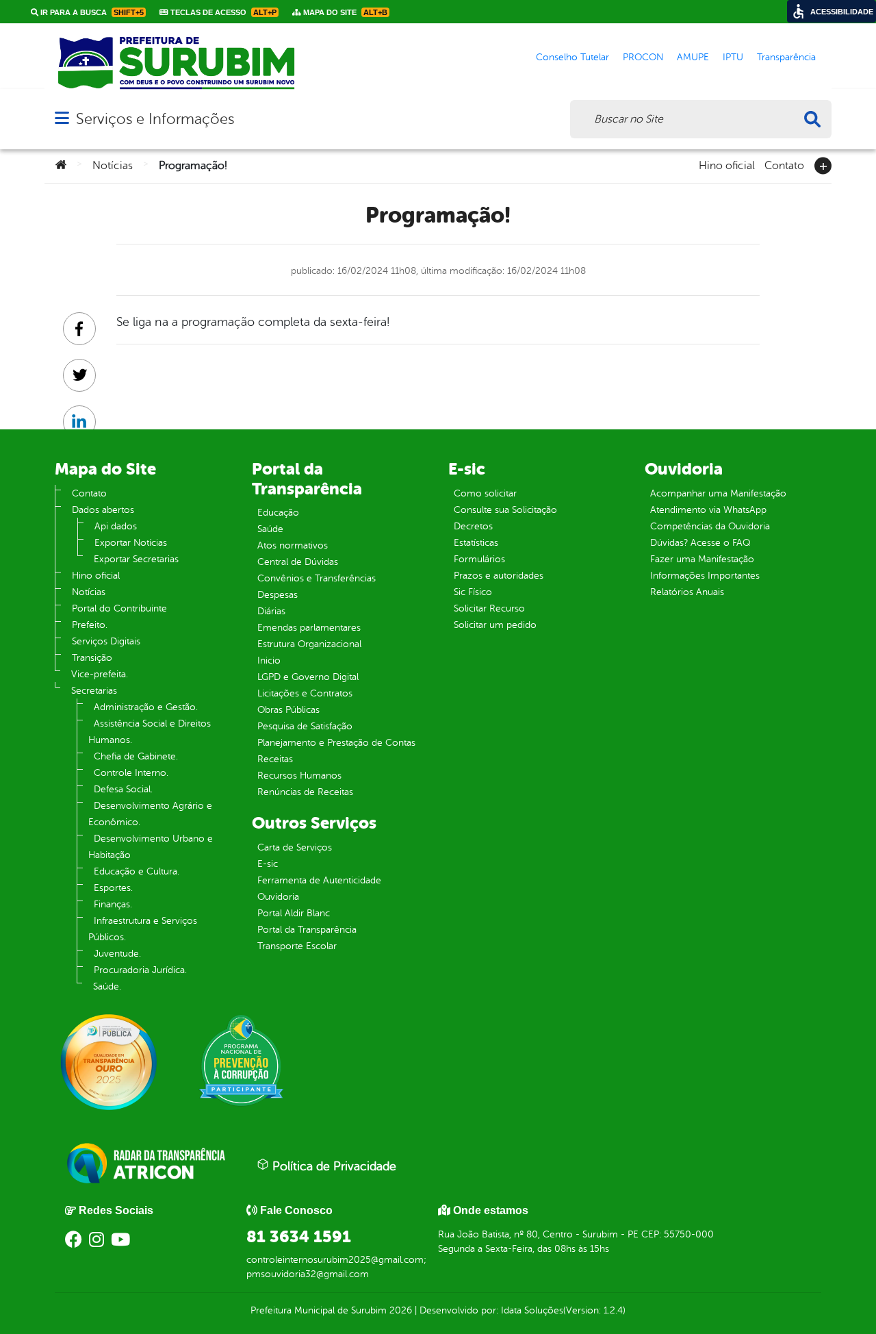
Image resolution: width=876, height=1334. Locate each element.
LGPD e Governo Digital (308, 677)
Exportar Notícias (130, 543)
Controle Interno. (131, 773)
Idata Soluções (532, 1310)
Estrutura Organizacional (309, 644)
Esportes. (113, 888)
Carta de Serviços (294, 847)
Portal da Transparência (307, 929)
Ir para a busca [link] (91, 12)
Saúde (270, 529)
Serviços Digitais (106, 641)
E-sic (267, 864)
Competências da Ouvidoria (710, 526)
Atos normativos (292, 545)
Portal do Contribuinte (119, 608)
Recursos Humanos (299, 775)
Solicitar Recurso (489, 608)
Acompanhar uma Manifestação (718, 493)
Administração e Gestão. (146, 707)
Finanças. (113, 904)
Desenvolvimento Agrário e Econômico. (150, 814)
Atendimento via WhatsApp (708, 510)
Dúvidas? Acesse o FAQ (700, 543)
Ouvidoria (278, 897)
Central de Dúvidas (297, 562)
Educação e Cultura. (136, 871)
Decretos (473, 526)
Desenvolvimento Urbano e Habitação (150, 846)
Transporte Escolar (297, 946)
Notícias (112, 166)
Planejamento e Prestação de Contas (336, 743)
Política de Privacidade (332, 1166)
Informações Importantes (705, 575)
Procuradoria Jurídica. (140, 970)
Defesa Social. (123, 789)
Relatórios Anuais (687, 592)
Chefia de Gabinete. (136, 756)
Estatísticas (476, 543)
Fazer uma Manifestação (702, 559)
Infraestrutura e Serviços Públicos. (142, 929)
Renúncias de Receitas (305, 792)
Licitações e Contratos (304, 693)
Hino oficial (727, 164)
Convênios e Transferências (316, 578)
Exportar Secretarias (136, 559)
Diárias (271, 611)
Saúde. (107, 986)
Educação (278, 512)
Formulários (479, 559)
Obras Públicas (288, 710)
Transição (92, 658)
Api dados (115, 526)
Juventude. (117, 953)
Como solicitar (485, 493)
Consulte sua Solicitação (505, 510)
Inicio (269, 660)
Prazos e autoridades (498, 575)
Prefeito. (89, 625)
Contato (784, 164)
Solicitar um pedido (495, 625)
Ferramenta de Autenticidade (319, 880)
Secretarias (94, 690)
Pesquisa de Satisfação (304, 726)
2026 (399, 1310)
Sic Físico (473, 592)
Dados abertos (103, 510)
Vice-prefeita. (99, 674)
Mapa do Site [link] (344, 12)
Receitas (275, 759)
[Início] (60, 166)
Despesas (277, 595)
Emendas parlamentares (309, 627)
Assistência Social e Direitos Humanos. (149, 731)
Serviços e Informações (155, 118)
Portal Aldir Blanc (293, 913)
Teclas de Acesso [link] (222, 12)
